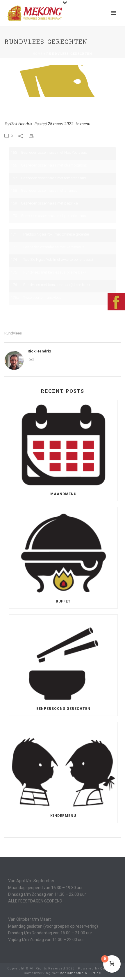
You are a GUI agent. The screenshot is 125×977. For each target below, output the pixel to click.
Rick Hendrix (21, 124)
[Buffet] (63, 550)
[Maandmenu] (63, 443)
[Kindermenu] (63, 765)
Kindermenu (63, 816)
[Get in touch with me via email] (31, 360)
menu (85, 124)
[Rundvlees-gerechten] (62, 81)
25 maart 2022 (61, 124)
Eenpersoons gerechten (63, 709)
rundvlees (13, 333)
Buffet (63, 601)
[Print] (34, 136)
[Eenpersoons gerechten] (63, 658)
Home (38, 53)
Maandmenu (63, 494)
